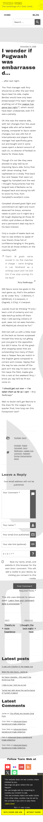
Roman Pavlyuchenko (23, 456)
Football (17, 438)
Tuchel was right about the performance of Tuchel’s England (18, 691)
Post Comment (24, 586)
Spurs (16, 459)
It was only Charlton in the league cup (17, 667)
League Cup (28, 451)
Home (7, 15)
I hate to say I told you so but (14, 685)
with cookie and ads (13, 812)
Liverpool (18, 454)
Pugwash (26, 454)
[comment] (33, 504)
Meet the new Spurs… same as (14, 672)
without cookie (34, 812)
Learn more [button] (10, 803)
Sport (24, 438)
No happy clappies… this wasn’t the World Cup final (16, 678)
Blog (36, 15)
